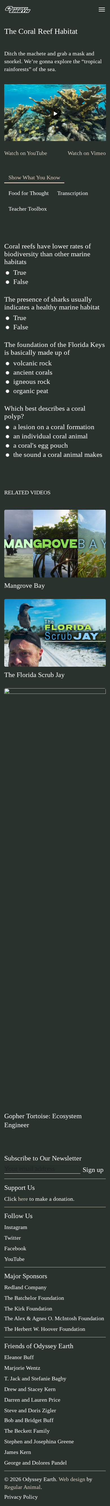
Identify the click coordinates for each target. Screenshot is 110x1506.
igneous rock (31, 381)
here (23, 1199)
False (20, 281)
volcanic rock (32, 363)
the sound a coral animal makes (57, 454)
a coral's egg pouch (40, 445)
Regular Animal (22, 1487)
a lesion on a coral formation (53, 427)
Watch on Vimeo (87, 153)
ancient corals (32, 372)
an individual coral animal (50, 436)
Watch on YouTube (25, 153)
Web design (72, 1479)
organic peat (30, 390)
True (19, 272)
